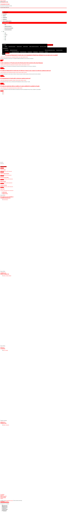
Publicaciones (2, 168)
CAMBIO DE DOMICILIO (8, 26)
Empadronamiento (6, 22)
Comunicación (8, 64)
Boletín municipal (3, 181)
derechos (20, 64)
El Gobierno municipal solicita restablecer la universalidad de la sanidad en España (19, 86)
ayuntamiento (10, 80)
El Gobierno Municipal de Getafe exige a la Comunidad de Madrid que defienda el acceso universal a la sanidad (31, 55)
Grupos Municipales (23, 51)
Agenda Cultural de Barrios (4, 173)
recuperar (19, 72)
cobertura (14, 72)
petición (19, 80)
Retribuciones (35, 51)
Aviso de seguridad (3, 497)
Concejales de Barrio (3, 185)
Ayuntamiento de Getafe (4, 4)
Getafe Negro (2, 188)
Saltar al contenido (3, 0)
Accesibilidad (2, 494)
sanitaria (22, 72)
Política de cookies (3, 496)
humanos (25, 64)
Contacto (46, 51)
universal (28, 64)
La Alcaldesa (7, 50)
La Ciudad (4, 44)
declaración (16, 64)
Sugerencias (5, 17)
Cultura (1, 60)
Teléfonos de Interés (5, 193)
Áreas (4, 53)
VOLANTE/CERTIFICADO (8, 29)
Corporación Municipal (15, 51)
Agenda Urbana (25, 46)
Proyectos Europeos (59, 50)
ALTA (5, 24)
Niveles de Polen (4, 192)
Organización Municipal (13, 50)
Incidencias (5, 19)
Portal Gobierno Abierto (7, 21)
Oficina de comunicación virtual (50, 50)
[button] (4, 502)
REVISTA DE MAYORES (4, 177)
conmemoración (12, 64)
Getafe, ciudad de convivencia (34, 46)
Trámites (4, 15)
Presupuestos (30, 51)
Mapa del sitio (33, 499)
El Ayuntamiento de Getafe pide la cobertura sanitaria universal (15, 78)
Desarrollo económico (12, 46)
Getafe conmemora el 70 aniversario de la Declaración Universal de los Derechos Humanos (21, 62)
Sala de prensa (7, 53)
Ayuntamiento (5, 48)
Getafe (23, 64)
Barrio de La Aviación (43, 46)
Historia (6, 46)
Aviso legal (2, 495)
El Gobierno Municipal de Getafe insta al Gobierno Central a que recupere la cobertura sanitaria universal (25, 70)
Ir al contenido (2, 501)
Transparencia (41, 51)
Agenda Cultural (19, 46)
